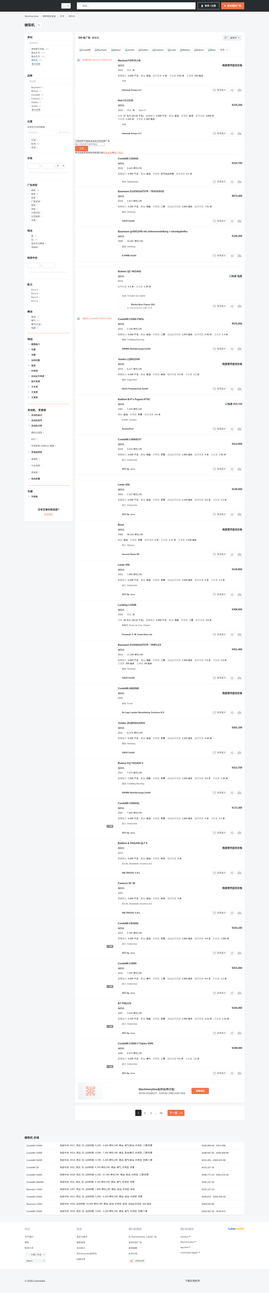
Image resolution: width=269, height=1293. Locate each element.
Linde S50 (124, 484)
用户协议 (118, 152)
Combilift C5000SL (129, 803)
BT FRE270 (124, 1003)
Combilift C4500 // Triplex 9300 (135, 1043)
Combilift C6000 (34, 1196)
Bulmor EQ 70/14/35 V (130, 763)
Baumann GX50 (34, 1189)
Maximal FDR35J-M (129, 60)
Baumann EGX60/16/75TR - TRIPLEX (139, 645)
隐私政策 (107, 152)
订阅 (81, 148)
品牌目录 (81, 1259)
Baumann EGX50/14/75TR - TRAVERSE (141, 191)
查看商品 (200, 1091)
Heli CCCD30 (125, 100)
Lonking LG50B (127, 605)
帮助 (27, 1242)
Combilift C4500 (34, 1174)
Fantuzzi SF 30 (126, 883)
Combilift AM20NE (128, 688)
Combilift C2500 (34, 1211)
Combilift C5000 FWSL (131, 319)
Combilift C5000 (34, 1160)
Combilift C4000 (127, 963)
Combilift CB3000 (128, 923)
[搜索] (80, 6)
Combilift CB (32, 1167)
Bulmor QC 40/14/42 (129, 271)
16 (161, 1113)
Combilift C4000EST (130, 439)
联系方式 (29, 1248)
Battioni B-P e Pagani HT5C (134, 399)
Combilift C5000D (128, 158)
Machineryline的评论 (87, 1253)
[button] (232, 90)
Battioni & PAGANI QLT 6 (132, 843)
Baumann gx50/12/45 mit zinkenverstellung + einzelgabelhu (153, 231)
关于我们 (29, 1236)
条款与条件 (82, 1236)
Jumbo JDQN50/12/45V (131, 723)
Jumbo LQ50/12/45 (129, 359)
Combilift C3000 (34, 1153)
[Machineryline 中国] (41, 6)
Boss (121, 524)
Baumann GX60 (34, 1204)
